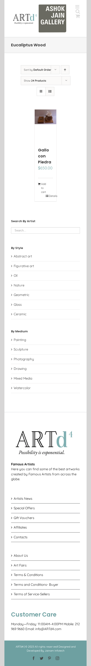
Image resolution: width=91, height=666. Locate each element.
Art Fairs (20, 565)
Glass (18, 304)
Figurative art (24, 266)
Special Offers (24, 508)
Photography (24, 359)
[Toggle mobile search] (78, 11)
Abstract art (23, 256)
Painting (20, 340)
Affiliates (20, 527)
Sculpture (21, 349)
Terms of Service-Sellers (32, 594)
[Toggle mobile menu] (77, 6)
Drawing (20, 368)
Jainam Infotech (54, 650)
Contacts (20, 537)
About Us (21, 555)
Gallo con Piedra (44, 156)
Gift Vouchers (24, 518)
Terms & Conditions (28, 575)
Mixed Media (23, 378)
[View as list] (50, 91)
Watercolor (22, 388)
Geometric (21, 295)
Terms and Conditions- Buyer (36, 584)
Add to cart (43, 188)
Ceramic (20, 314)
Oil (15, 275)
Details (51, 196)
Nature (19, 285)
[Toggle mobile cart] (78, 16)
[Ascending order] (65, 69)
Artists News (23, 498)
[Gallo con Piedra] (46, 126)
